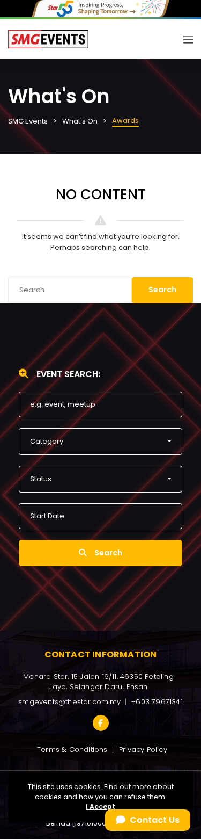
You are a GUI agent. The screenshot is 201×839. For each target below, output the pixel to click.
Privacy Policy (143, 749)
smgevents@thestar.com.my (69, 702)
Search (162, 289)
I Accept (100, 806)
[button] (100, 441)
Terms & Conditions (72, 749)
